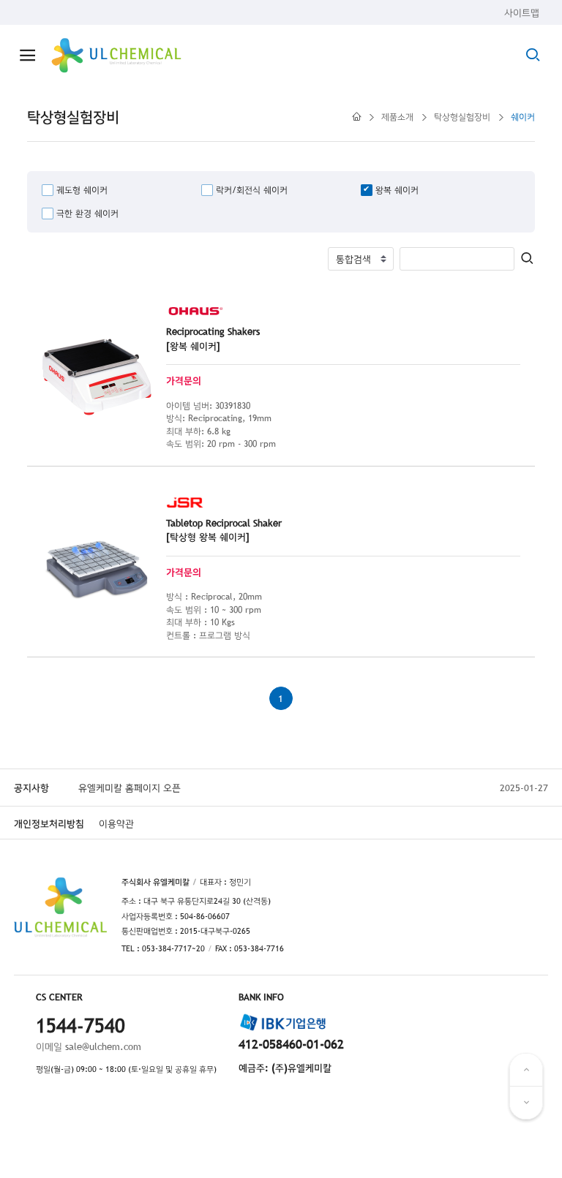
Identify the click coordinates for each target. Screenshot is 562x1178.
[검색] (527, 259)
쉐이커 (523, 117)
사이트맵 (521, 12)
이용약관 (116, 823)
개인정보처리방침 (49, 823)
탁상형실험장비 (462, 117)
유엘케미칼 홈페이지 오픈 (129, 787)
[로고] (116, 55)
